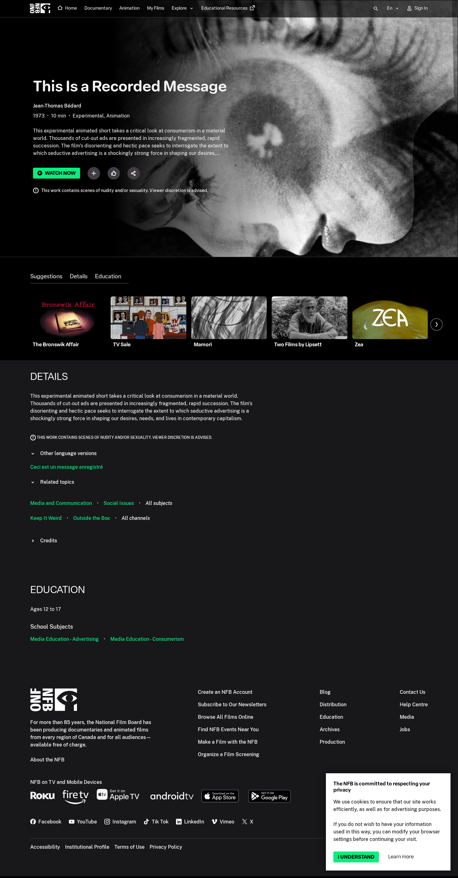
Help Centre (414, 705)
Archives (330, 729)
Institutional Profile (87, 847)
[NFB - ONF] (40, 8)
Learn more (401, 857)
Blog (325, 692)
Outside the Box (91, 518)
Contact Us (412, 692)
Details (79, 276)
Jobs (405, 729)
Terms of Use (129, 847)
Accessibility (45, 847)
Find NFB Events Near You (228, 729)
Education (108, 276)
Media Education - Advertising (64, 639)
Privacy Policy (166, 847)
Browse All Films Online (225, 717)
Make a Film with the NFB (228, 742)
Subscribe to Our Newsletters (232, 705)
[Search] (375, 8)
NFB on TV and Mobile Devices (66, 782)
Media (407, 717)
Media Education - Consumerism (147, 639)
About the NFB (47, 760)
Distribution (333, 705)
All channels (136, 518)
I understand (356, 857)
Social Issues (118, 503)
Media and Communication (61, 503)
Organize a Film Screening (228, 754)
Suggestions (46, 276)
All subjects (159, 503)
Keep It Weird (46, 518)
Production (332, 742)
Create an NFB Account (225, 692)
